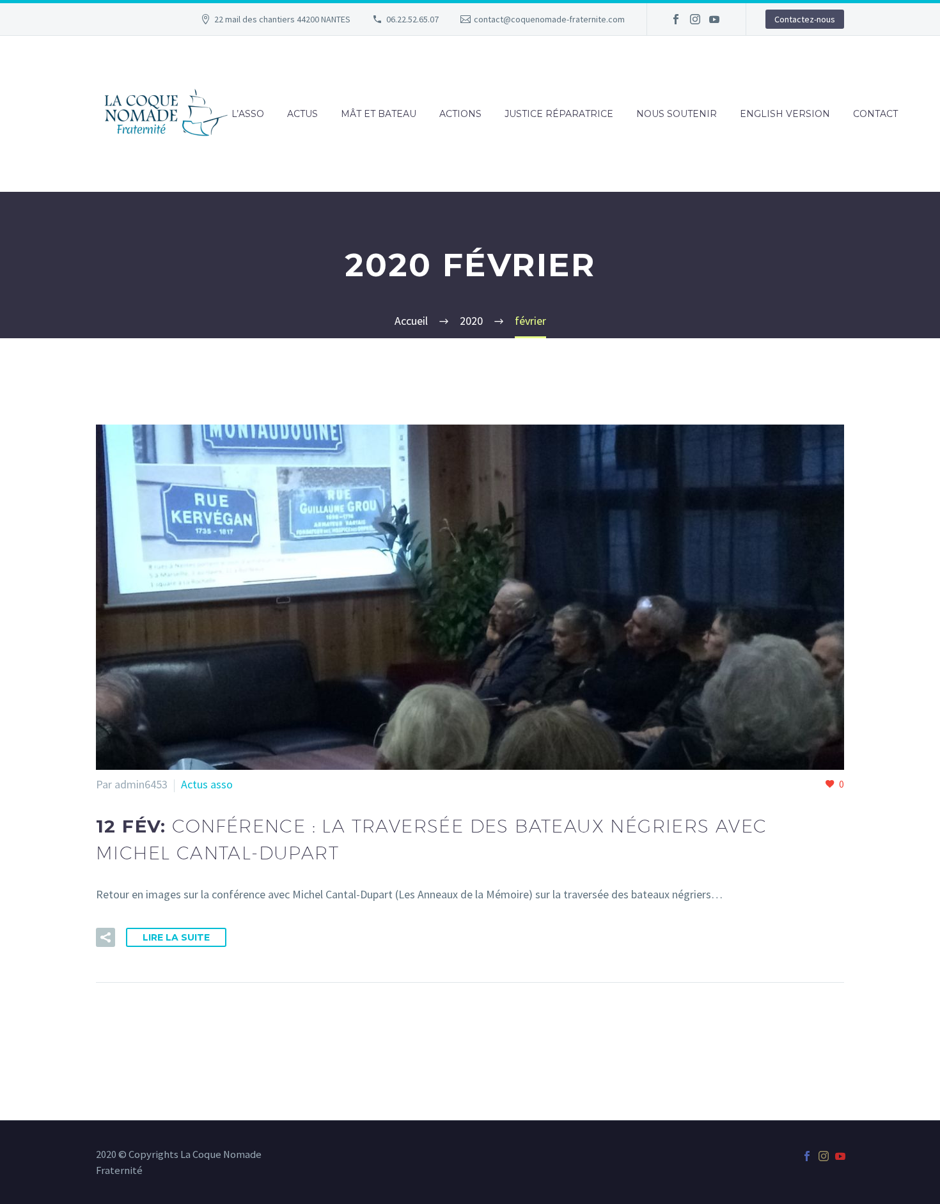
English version (785, 114)
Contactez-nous (804, 19)
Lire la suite (176, 937)
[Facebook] (675, 19)
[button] (105, 937)
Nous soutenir (676, 114)
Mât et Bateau (378, 114)
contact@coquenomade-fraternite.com (549, 19)
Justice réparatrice (559, 114)
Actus (302, 114)
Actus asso (207, 784)
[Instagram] (695, 19)
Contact (875, 114)
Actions (460, 114)
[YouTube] (714, 19)
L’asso (247, 114)
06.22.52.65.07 (412, 19)
